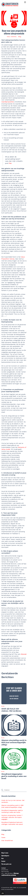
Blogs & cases (4, 853)
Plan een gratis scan (6, 864)
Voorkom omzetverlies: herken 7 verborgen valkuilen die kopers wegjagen (11, 817)
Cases (3, 837)
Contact (3, 861)
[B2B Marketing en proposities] (10, 6)
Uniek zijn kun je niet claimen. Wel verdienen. (11, 710)
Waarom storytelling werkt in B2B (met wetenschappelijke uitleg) (13, 742)
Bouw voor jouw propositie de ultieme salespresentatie (14, 32)
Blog (19, 36)
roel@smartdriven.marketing (8, 875)
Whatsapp (16, 873)
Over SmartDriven (7, 840)
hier (10, 163)
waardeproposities (7, 102)
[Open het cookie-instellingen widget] (3, 893)
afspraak (24, 654)
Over (2, 858)
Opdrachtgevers (5, 856)
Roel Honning (11, 36)
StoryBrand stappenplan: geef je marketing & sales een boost (14, 776)
